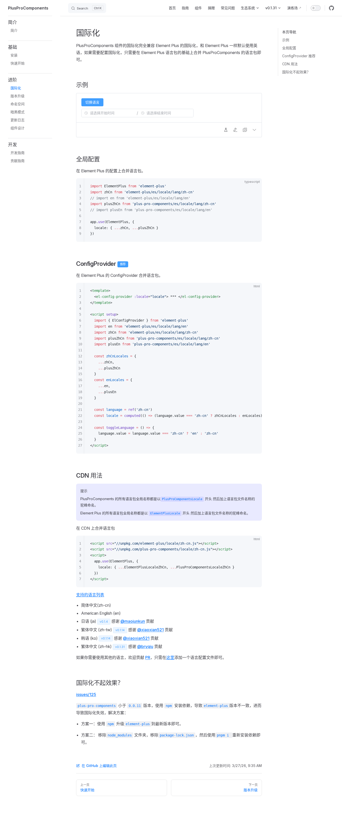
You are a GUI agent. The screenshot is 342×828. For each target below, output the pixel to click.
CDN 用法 (290, 64)
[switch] (316, 8)
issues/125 (86, 694)
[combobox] (109, 113)
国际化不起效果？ (296, 72)
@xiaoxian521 (150, 629)
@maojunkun (132, 621)
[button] (30, 23)
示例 (285, 40)
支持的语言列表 (90, 594)
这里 (170, 657)
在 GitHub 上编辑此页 (99, 765)
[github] (331, 8)
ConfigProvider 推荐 (298, 56)
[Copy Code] (254, 186)
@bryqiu (145, 646)
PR (147, 657)
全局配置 (289, 48)
